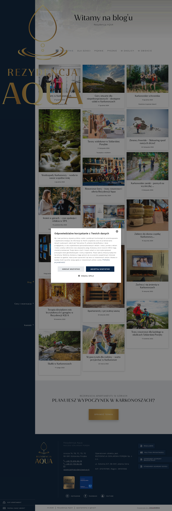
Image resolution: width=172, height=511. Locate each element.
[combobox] (117, 231)
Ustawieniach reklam (102, 257)
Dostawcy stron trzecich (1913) (101, 248)
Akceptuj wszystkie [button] (100, 269)
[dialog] (86, 255)
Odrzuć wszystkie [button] (71, 269)
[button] (86, 275)
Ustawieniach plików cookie (92, 260)
